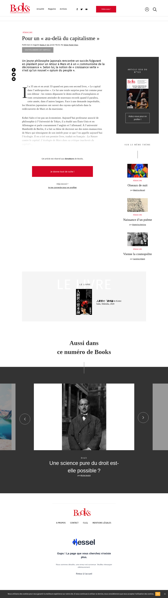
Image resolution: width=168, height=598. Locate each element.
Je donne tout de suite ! (62, 171)
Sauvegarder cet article (38, 50)
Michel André (85, 475)
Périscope (28, 33)
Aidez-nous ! (106, 9)
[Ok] (164, 594)
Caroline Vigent (139, 259)
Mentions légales (102, 523)
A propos (61, 523)
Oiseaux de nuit (138, 185)
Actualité (40, 9)
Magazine (52, 9)
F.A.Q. (85, 523)
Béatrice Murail (139, 190)
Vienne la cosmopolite (137, 254)
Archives (63, 9)
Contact (74, 523)
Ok (158, 594)
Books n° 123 (44, 45)
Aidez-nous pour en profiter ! (137, 117)
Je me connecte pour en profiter (62, 187)
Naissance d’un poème (137, 219)
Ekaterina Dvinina (139, 225)
